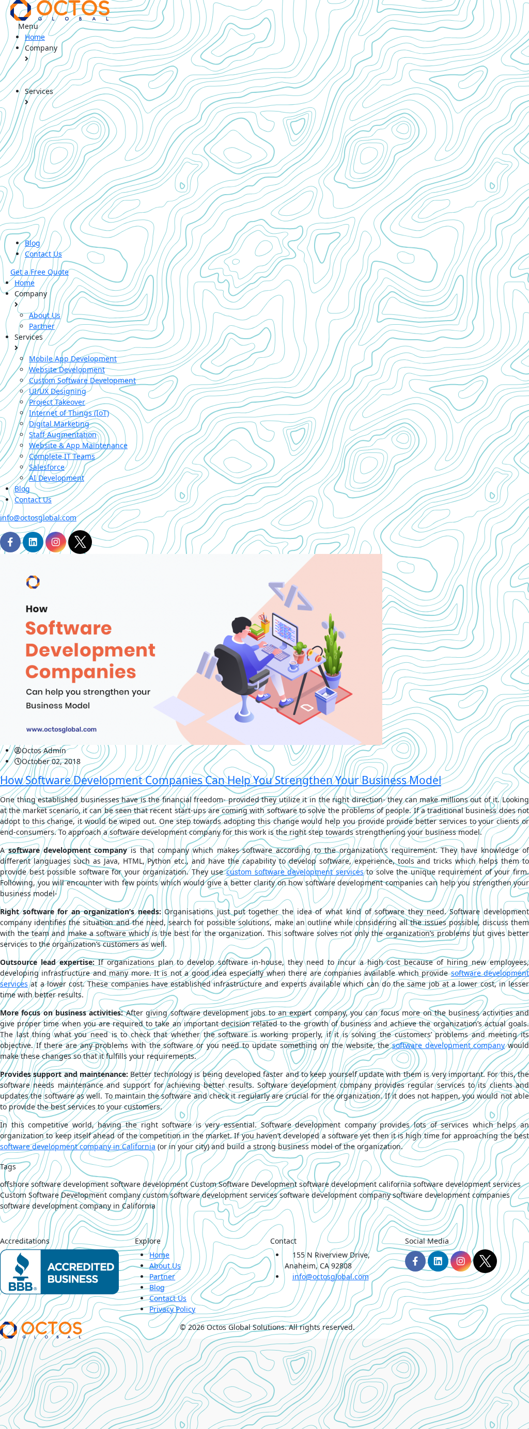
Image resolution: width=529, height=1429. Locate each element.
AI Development (56, 478)
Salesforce (47, 467)
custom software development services (295, 872)
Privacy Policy (172, 1309)
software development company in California (77, 1146)
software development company (448, 1045)
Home (35, 37)
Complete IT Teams (62, 456)
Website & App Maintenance (78, 445)
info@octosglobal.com (38, 517)
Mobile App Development (73, 358)
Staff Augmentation (63, 434)
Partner (42, 326)
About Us (44, 315)
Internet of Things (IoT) (69, 413)
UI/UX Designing (57, 391)
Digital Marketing (59, 423)
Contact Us (43, 254)
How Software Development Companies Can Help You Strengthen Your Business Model (220, 780)
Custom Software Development (82, 380)
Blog (32, 243)
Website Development (67, 369)
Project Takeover (57, 402)
